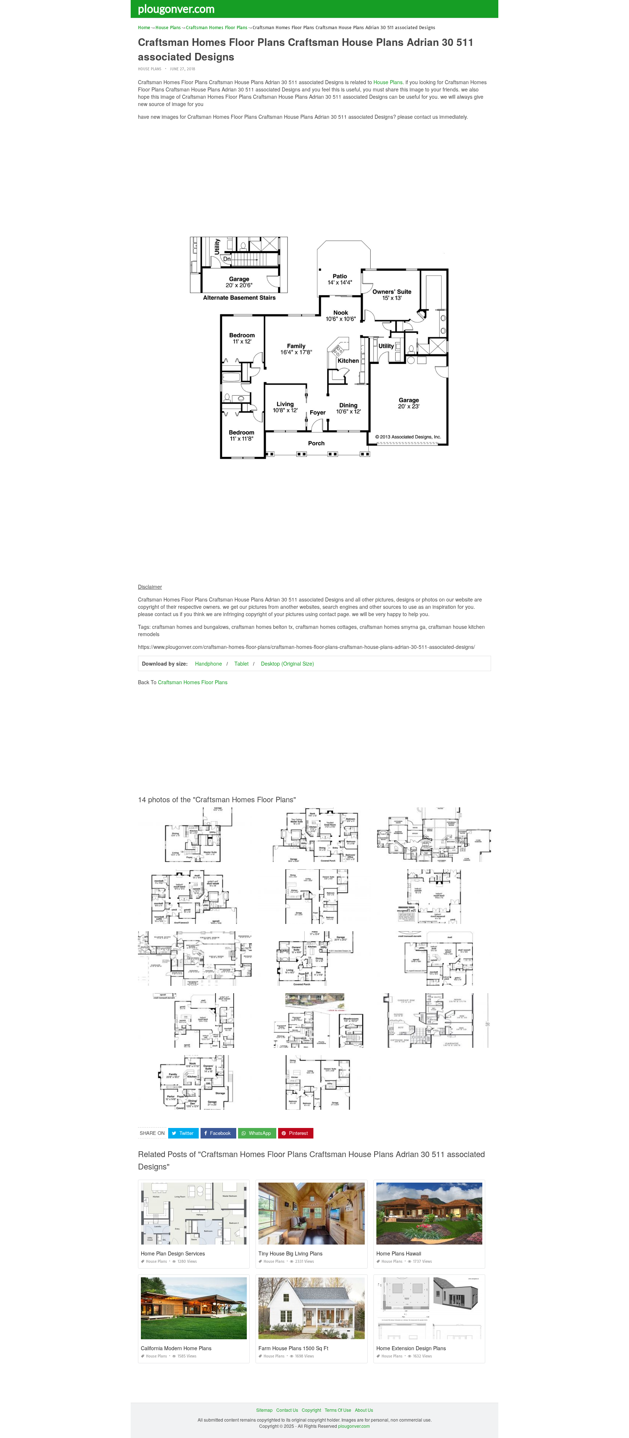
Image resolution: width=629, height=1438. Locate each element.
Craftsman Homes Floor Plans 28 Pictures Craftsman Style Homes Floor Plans (217, 1041)
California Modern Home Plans (176, 1348)
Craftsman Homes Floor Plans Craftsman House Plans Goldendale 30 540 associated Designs (353, 855)
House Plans (149, 69)
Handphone (208, 663)
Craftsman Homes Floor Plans (193, 682)
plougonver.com (176, 8)
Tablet (241, 663)
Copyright (311, 1410)
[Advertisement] (314, 177)
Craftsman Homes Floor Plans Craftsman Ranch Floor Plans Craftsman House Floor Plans (229, 979)
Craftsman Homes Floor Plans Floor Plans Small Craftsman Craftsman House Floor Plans (228, 855)
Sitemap (264, 1410)
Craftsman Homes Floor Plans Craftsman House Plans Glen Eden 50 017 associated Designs (471, 917)
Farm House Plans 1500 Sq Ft (293, 1348)
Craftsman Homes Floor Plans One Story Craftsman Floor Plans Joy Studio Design (221, 1103)
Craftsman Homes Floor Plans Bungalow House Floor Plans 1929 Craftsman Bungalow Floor (351, 1041)
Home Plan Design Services (173, 1253)
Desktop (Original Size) (287, 663)
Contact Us (287, 1410)
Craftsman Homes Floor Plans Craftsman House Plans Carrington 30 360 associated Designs (352, 979)
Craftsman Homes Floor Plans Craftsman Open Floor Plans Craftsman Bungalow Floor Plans (470, 1041)
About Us (364, 1410)
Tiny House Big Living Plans (290, 1253)
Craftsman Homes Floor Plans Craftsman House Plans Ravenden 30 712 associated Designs (352, 917)
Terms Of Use (338, 1410)
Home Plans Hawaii (398, 1253)
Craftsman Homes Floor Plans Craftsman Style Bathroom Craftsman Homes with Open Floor (469, 855)
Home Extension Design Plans (411, 1348)
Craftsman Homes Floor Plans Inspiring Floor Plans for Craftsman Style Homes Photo (463, 979)
